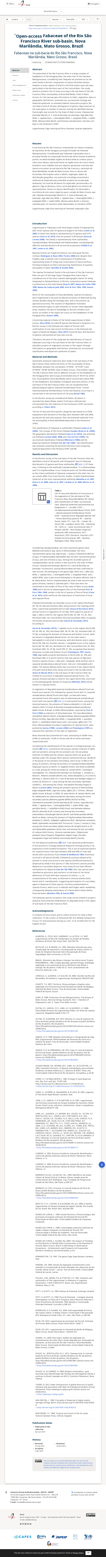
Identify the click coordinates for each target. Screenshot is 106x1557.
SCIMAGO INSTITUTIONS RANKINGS (60, 62)
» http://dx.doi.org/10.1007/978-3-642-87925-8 (56, 1407)
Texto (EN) (70, 19)
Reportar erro (103, 554)
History (15, 100)
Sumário (15, 19)
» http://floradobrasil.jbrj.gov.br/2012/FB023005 (57, 1060)
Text (14, 80)
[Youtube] (30, 1524)
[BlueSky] (21, 1524)
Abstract (15, 70)
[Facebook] (28, 1524)
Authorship (36, 62)
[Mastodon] (23, 1524)
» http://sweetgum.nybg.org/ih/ (50, 1394)
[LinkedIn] (25, 1524)
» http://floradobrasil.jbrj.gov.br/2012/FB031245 (57, 1031)
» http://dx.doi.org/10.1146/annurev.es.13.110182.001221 (60, 1086)
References (16, 90)
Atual (29, 19)
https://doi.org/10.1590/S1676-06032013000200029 (48, 28)
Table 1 (81, 464)
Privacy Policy (78, 1553)
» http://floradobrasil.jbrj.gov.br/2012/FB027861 (57, 1365)
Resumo (55, 19)
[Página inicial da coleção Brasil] (11, 1519)
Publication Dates (18, 95)
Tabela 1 (45, 749)
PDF (83, 19)
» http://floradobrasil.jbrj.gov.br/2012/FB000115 (57, 1147)
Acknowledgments (19, 85)
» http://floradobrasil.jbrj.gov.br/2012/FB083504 (57, 1198)
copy (73, 28)
